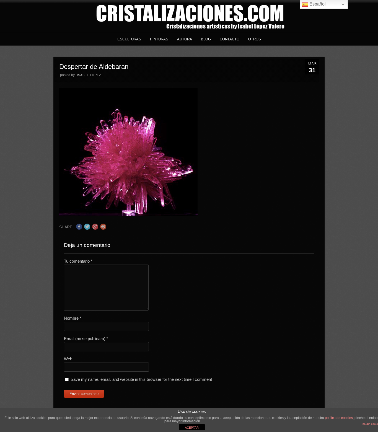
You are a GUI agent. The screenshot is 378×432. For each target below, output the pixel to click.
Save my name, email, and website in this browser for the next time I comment (141, 379)
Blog (206, 39)
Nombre (72, 318)
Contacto (229, 39)
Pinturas (159, 39)
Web (68, 358)
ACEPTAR (192, 427)
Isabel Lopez (89, 75)
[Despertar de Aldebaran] (128, 214)
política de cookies (339, 418)
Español (317, 4)
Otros (254, 39)
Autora (184, 39)
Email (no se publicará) (86, 338)
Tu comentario (78, 261)
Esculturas (129, 39)
